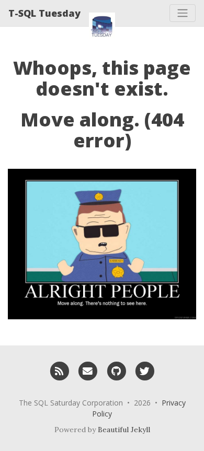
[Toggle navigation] (182, 13)
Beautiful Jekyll (124, 429)
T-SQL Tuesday (44, 13)
